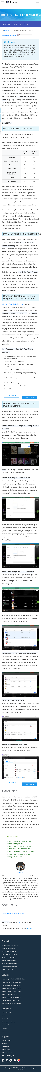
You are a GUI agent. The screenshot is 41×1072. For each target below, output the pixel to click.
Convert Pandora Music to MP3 (11, 997)
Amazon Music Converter (9, 954)
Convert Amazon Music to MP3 (11, 988)
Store (3, 1016)
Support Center (6, 1040)
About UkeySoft (6, 1013)
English (21, 35)
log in (19, 922)
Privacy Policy (6, 1025)
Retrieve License (7, 1052)
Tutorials (4, 1043)
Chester (7, 30)
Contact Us (5, 1019)
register (29, 928)
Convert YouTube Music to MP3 (11, 991)
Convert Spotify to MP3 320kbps (11, 982)
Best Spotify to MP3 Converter (11, 985)
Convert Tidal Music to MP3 (10, 994)
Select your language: (9, 35)
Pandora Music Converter (9, 966)
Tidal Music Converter (8, 957)
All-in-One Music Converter (10, 945)
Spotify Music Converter (9, 951)
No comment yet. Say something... (13, 913)
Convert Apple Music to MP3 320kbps (13, 979)
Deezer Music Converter (9, 960)
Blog (3, 1031)
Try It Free (10, 395)
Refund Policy (6, 1049)
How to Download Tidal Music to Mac (20, 852)
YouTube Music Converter (9, 963)
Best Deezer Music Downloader (11, 1003)
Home (4, 24)
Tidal (8, 24)
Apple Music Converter (9, 948)
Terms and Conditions (8, 1022)
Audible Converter (7, 969)
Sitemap (4, 1028)
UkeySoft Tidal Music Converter (13, 304)
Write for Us (5, 1046)
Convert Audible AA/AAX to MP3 (11, 1000)
